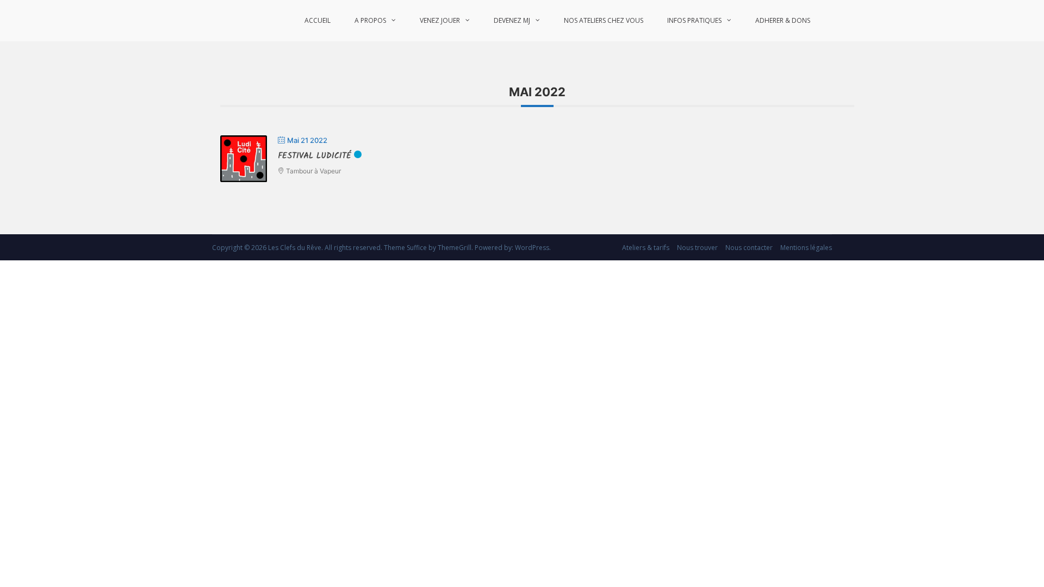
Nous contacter (749, 247)
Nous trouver (697, 247)
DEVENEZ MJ (512, 20)
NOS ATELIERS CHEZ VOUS (603, 20)
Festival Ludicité (314, 156)
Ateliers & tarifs (645, 247)
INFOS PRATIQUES (694, 20)
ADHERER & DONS (782, 20)
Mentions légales (806, 247)
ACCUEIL (317, 20)
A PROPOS (370, 20)
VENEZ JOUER (440, 20)
